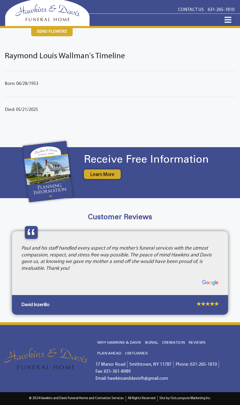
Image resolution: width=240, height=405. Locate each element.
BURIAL (151, 342)
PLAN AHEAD (109, 353)
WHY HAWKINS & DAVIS (119, 342)
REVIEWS (197, 342)
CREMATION (173, 342)
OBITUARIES (136, 353)
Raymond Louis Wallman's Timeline (65, 56)
